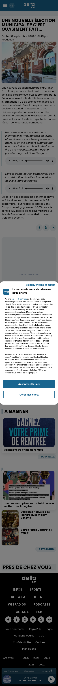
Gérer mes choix (29, 394)
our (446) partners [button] (19, 299)
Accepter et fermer (29, 384)
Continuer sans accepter (40, 284)
